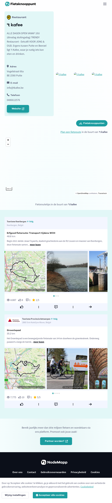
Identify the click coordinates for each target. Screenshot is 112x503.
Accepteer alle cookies (51, 495)
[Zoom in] (8, 140)
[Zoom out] (8, 144)
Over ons (17, 472)
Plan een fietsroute (71, 132)
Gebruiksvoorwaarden (53, 472)
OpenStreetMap (82, 193)
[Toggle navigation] (105, 4)
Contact (31, 472)
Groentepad (14, 330)
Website (16, 108)
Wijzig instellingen (15, 495)
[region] (56, 165)
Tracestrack (102, 193)
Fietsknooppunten (93, 123)
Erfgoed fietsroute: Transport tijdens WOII (31, 233)
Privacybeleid (78, 472)
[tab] (54, 296)
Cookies (95, 472)
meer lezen (35, 244)
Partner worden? (54, 441)
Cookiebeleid (86, 486)
